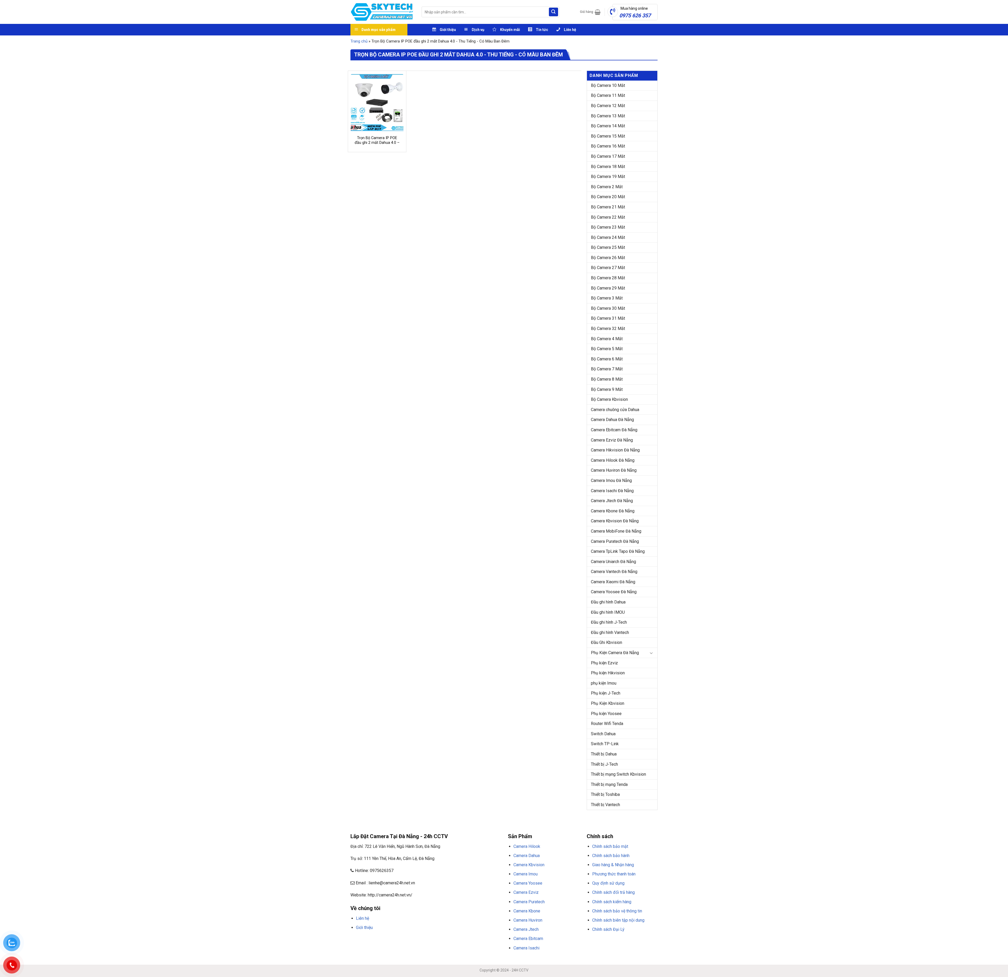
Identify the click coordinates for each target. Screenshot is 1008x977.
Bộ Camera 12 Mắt (608, 105)
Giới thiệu (364, 927)
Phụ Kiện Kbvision (607, 703)
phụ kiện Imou (603, 683)
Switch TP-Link (605, 743)
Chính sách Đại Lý (608, 929)
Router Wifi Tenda (607, 723)
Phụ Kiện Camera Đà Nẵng (615, 652)
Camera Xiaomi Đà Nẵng (613, 581)
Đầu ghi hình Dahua (608, 602)
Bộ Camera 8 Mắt (607, 379)
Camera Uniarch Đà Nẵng (613, 561)
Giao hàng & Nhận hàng (613, 864)
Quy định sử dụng (608, 883)
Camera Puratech (529, 901)
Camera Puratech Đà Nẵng (615, 541)
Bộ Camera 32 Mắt (608, 328)
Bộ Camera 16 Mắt (608, 146)
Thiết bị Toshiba (605, 794)
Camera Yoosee (527, 883)
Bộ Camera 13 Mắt (608, 115)
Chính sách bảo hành (610, 855)
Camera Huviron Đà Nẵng (614, 470)
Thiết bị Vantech (605, 804)
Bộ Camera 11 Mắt (608, 95)
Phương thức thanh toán (614, 873)
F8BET (355, 940)
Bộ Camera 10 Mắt (608, 85)
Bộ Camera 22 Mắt (608, 217)
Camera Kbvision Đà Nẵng (615, 520)
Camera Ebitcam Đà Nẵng (614, 429)
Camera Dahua (526, 855)
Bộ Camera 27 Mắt (608, 267)
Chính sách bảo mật (610, 846)
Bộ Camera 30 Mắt (608, 308)
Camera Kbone (526, 910)
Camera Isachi (526, 948)
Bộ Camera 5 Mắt (607, 348)
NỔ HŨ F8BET (480, 940)
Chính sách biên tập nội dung (618, 920)
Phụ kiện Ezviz (604, 662)
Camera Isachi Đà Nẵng (612, 490)
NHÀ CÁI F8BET (402, 940)
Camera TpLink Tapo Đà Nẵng (618, 551)
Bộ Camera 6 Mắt (607, 358)
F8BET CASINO (425, 940)
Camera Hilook (526, 846)
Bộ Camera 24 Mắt (608, 237)
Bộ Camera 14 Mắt (608, 125)
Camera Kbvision (528, 864)
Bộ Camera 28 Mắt (608, 277)
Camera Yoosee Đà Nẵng (614, 591)
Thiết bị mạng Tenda (609, 784)
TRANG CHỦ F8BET (375, 940)
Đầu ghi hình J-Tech (609, 622)
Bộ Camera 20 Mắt (608, 196)
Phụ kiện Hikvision (608, 672)
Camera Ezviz (526, 892)
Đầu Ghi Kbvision (606, 642)
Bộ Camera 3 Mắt (607, 298)
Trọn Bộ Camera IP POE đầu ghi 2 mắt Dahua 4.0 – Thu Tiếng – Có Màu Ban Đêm (377, 145)
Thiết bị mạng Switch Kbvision (618, 774)
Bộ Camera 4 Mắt (607, 338)
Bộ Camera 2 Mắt (607, 186)
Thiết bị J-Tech (604, 764)
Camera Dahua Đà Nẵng (612, 419)
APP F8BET (461, 940)
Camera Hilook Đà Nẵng (612, 460)
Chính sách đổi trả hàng (613, 892)
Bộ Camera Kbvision (609, 399)
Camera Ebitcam (528, 938)
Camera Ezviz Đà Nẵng (612, 440)
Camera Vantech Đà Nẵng (614, 571)
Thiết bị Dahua (604, 754)
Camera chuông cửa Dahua (615, 409)
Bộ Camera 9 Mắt (607, 389)
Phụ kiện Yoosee (606, 713)
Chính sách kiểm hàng (611, 901)
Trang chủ (359, 41)
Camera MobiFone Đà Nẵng (616, 531)
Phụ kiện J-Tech (605, 693)
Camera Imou (525, 873)
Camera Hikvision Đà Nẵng (615, 450)
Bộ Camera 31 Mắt (608, 318)
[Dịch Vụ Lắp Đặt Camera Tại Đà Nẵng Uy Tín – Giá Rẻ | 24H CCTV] (382, 12)
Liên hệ (362, 918)
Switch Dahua (603, 733)
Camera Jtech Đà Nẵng (612, 500)
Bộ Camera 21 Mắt (608, 206)
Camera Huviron (527, 920)
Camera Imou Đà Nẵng (611, 480)
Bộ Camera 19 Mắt (608, 176)
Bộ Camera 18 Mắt (608, 166)
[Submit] (553, 12)
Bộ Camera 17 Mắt (608, 156)
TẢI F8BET (444, 940)
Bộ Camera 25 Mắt (608, 247)
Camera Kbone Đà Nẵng (612, 510)
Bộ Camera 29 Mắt (608, 288)
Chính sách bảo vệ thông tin (617, 910)
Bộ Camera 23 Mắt (608, 227)
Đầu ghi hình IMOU (608, 612)
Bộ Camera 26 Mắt (608, 257)
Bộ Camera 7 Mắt (607, 368)
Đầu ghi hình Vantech (610, 632)
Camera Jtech (526, 929)
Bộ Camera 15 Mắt (608, 136)
